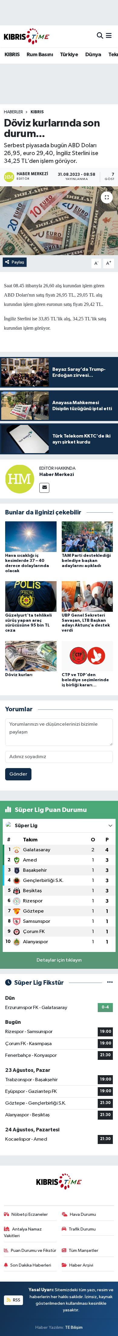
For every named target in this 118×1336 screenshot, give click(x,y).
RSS (16, 1300)
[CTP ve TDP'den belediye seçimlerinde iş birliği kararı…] (87, 655)
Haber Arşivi (81, 1265)
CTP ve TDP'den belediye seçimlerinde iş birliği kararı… (85, 680)
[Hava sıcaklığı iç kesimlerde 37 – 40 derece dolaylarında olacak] (31, 536)
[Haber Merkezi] (19, 478)
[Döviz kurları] (31, 655)
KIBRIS (12, 54)
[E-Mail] (44, 488)
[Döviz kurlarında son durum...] (59, 220)
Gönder (18, 774)
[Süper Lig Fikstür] (110, 982)
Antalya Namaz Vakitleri (23, 1232)
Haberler (13, 112)
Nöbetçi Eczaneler (29, 1214)
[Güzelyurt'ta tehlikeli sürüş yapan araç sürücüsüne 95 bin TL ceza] (31, 596)
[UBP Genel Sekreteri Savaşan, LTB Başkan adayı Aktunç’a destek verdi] (87, 596)
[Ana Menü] (109, 36)
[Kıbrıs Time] (26, 36)
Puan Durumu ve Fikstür (33, 1250)
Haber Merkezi (56, 474)
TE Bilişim (74, 1327)
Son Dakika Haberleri (30, 1265)
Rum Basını (40, 54)
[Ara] (100, 36)
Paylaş (18, 262)
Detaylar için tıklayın (59, 960)
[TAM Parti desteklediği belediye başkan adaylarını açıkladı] (87, 536)
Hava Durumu (83, 1214)
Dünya (93, 54)
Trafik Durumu (82, 1229)
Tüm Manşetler (83, 1250)
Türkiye (69, 54)
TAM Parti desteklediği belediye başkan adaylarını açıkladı (86, 561)
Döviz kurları (18, 675)
